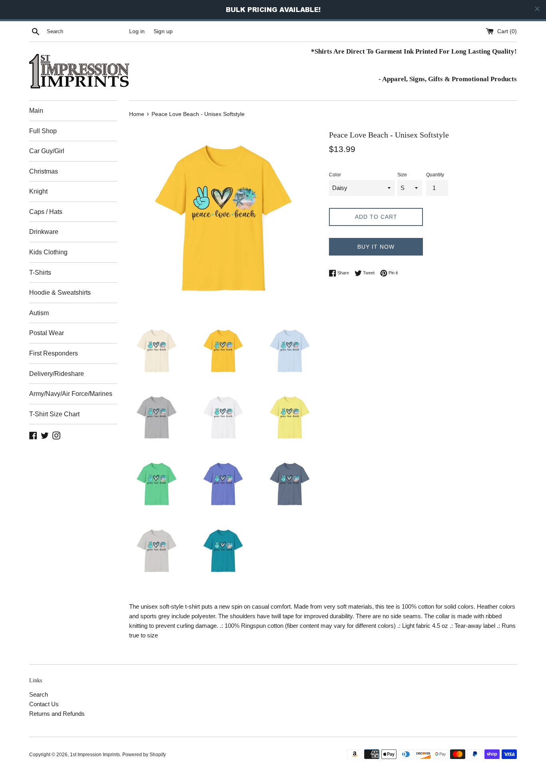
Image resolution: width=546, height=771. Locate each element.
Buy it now (376, 247)
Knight (38, 191)
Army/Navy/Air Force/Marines (70, 393)
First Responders (53, 353)
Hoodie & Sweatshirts (60, 292)
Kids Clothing (48, 252)
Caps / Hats (45, 211)
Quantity (435, 175)
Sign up (163, 31)
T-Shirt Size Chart (54, 414)
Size (402, 175)
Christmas (43, 171)
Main (36, 110)
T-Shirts (40, 272)
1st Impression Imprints (95, 754)
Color (335, 175)
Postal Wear (46, 333)
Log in (137, 31)
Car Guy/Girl (46, 151)
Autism (39, 313)
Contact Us (44, 704)
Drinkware (43, 231)
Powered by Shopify (144, 754)
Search (38, 694)
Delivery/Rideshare (56, 373)
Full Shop (43, 131)
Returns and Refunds (57, 713)
